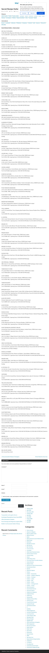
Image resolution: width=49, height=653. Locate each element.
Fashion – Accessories (31, 573)
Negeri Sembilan (20, 17)
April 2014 (29, 510)
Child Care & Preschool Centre (33, 552)
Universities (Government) (32, 645)
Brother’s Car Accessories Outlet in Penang (10, 523)
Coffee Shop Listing (31, 558)
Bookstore (29, 542)
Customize (24, 13)
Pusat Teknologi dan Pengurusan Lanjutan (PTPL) (11, 521)
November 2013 (30, 512)
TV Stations (29, 642)
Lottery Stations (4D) (31, 615)
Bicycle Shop (29, 540)
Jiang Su (38, 22)
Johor (26, 17)
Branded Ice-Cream (31, 543)
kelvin (11, 11)
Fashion (28, 572)
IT (27, 607)
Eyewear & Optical (31, 570)
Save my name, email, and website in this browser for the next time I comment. (20, 496)
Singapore (24, 22)
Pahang (3, 17)
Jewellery (29, 608)
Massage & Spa (30, 617)
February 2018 (30, 508)
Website (3, 493)
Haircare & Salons (31, 590)
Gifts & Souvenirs (30, 587)
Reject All (32, 13)
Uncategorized (30, 644)
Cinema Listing (30, 555)
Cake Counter (4, 16)
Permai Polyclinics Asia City (41, 456)
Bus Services (29, 545)
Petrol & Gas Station (31, 625)
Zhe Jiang (3, 24)
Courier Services (30, 562)
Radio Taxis (29, 629)
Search (2, 503)
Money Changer (30, 619)
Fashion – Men (30, 580)
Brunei (2, 22)
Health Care (29, 595)
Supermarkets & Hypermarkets (33, 639)
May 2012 (29, 515)
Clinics (28, 557)
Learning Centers (30, 614)
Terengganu (8, 17)
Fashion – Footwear (31, 577)
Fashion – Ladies (30, 578)
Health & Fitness (30, 593)
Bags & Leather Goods (31, 533)
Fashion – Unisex (30, 585)
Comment (4, 467)
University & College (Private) (33, 647)
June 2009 (29, 517)
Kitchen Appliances (31, 610)
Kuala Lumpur (16, 16)
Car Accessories (30, 548)
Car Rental (29, 550)
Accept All (41, 13)
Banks (28, 537)
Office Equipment (30, 624)
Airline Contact (30, 530)
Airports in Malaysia (31, 532)
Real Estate (29, 630)
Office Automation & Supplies (7, 519)
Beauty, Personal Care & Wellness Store (35, 538)
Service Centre (30, 634)
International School (31, 605)
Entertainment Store (31, 567)
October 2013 (29, 513)
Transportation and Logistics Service (9, 515)
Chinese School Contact (32, 553)
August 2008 (29, 518)
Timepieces (29, 640)
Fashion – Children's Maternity (33, 575)
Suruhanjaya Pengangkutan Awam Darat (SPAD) (11, 517)
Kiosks (10, 16)
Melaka (14, 17)
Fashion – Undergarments (32, 583)
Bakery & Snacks (30, 535)
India (34, 22)
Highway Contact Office (32, 598)
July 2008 (29, 520)
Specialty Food (30, 637)
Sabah (35, 17)
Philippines (18, 22)
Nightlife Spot (30, 620)
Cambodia (7, 22)
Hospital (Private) (30, 604)
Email (3, 489)
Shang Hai (43, 22)
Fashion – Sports (30, 582)
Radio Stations (30, 627)
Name (3, 485)
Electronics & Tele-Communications (34, 565)
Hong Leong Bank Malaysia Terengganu (10, 456)
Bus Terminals (30, 547)
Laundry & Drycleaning (32, 612)
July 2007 (29, 522)
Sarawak (31, 17)
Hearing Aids (29, 597)
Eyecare (28, 568)
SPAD (28, 635)
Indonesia (13, 22)
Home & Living (30, 600)
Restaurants (17, 11)
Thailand (30, 22)
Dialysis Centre (30, 563)
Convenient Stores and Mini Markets (35, 560)
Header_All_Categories (32, 592)
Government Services (31, 588)
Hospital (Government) (32, 602)
